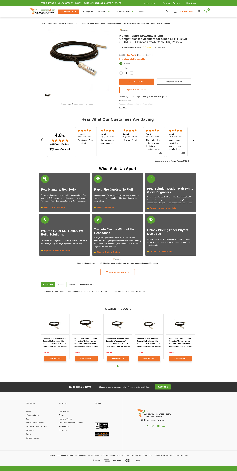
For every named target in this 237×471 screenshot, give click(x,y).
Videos (72, 285)
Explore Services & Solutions (57, 251)
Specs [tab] (61, 285)
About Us (166, 3)
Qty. (126, 68)
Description (48, 285)
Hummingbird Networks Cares (36, 426)
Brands (61, 415)
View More (123, 108)
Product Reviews (87, 285)
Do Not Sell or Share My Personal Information (171, 455)
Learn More (142, 59)
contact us (148, 3)
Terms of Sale (136, 455)
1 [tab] (117, 366)
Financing (176, 3)
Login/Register (64, 411)
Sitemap (127, 455)
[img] (59, 140)
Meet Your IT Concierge (54, 207)
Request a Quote (174, 82)
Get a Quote (87, 11)
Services (102, 11)
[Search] (167, 11)
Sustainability (30, 430)
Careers (28, 434)
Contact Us (63, 430)
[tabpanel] (55, 339)
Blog (27, 419)
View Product (55, 359)
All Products (66, 11)
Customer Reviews (32, 438)
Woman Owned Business (35, 423)
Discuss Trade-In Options (108, 252)
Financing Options (65, 419)
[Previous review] (41, 140)
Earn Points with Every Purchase (71, 423)
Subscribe (163, 387)
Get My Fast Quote (105, 207)
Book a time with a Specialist (163, 208)
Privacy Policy (148, 455)
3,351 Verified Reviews (59, 144)
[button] (102, 413)
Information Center (32, 415)
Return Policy (64, 426)
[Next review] (193, 140)
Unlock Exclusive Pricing (161, 251)
